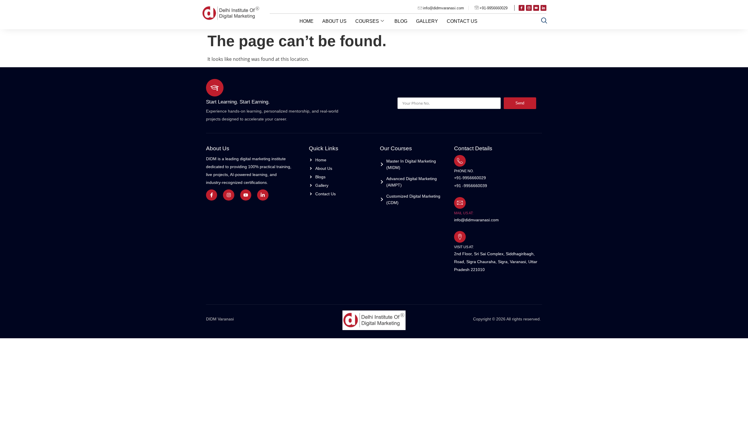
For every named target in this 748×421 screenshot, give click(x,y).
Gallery (427, 21)
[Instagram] (228, 195)
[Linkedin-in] (262, 195)
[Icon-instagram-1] (529, 8)
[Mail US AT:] (460, 203)
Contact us (462, 21)
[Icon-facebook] (521, 8)
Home (306, 21)
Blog (400, 21)
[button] (544, 20)
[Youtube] (536, 8)
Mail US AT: (463, 213)
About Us (334, 21)
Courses (367, 21)
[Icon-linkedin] (543, 8)
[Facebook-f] (211, 195)
